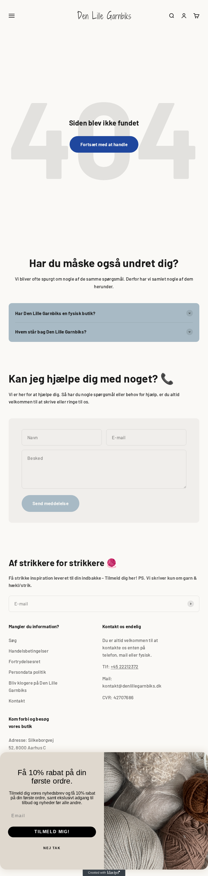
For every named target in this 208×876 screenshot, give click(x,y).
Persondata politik (27, 672)
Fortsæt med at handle (104, 144)
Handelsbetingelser (28, 650)
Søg (13, 640)
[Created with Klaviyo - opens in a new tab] (104, 872)
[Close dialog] (202, 758)
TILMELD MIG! (52, 832)
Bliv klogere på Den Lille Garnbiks (33, 686)
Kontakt (17, 700)
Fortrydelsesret (24, 661)
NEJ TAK (52, 848)
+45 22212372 (124, 666)
